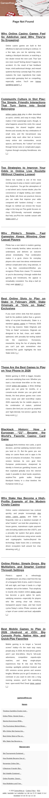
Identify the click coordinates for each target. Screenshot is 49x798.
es (31, 793)
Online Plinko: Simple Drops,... (14, 716)
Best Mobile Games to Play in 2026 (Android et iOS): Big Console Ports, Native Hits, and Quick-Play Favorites (23, 633)
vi (32, 795)
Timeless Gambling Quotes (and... (15, 711)
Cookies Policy (31, 791)
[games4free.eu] (24, 8)
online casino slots (13, 114)
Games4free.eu (19, 791)
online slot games (19, 386)
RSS (38, 791)
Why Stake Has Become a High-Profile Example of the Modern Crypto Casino (23, 501)
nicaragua (17, 795)
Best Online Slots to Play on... (13, 736)
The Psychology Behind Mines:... (14, 726)
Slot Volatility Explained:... (12, 773)
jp (45, 793)
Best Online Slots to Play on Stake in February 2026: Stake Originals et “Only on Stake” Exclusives (23, 303)
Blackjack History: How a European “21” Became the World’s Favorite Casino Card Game (23, 434)
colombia (20, 793)
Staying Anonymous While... (13, 721)
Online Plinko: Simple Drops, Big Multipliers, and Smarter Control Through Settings (23, 567)
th (26, 795)
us (29, 795)
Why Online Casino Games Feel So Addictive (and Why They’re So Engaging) (23, 37)
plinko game (36, 592)
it (42, 793)
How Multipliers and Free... (12, 783)
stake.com (10, 219)
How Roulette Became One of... (14, 758)
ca (15, 793)
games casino (19, 324)
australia (10, 793)
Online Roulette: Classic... (12, 778)
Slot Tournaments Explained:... (14, 753)
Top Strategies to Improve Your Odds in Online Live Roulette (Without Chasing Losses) (23, 171)
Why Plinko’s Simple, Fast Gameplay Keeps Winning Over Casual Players (23, 236)
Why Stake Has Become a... (13, 741)
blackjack (9, 445)
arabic (5, 793)
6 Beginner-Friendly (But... (12, 768)
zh (34, 795)
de (28, 793)
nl (21, 795)
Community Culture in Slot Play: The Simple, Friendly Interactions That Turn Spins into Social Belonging (23, 104)
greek (39, 793)
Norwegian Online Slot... (11, 763)
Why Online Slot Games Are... (13, 731)
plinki (17, 284)
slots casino (35, 683)
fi (33, 793)
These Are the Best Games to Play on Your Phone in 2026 (23, 369)
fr (35, 793)
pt (24, 795)
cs (25, 793)
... (20, 85)
